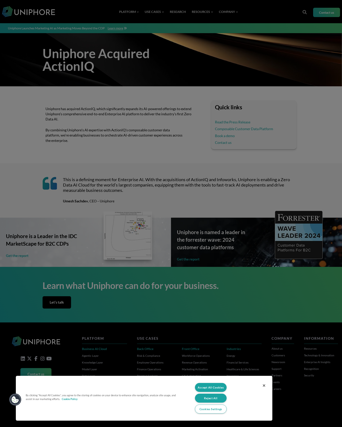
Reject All (210, 398)
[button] (15, 399)
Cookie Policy (70, 399)
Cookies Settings (211, 409)
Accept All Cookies (211, 387)
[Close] (264, 385)
